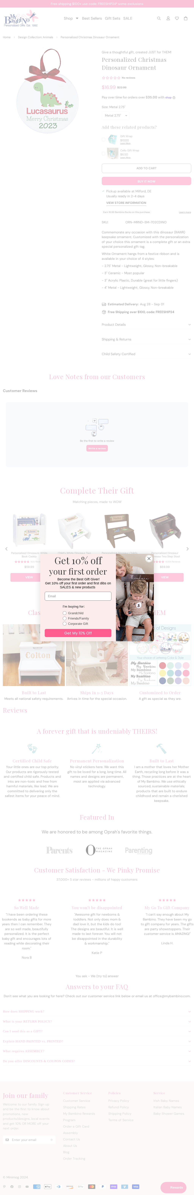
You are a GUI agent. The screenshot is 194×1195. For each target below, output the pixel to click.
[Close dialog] (149, 558)
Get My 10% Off (78, 633)
